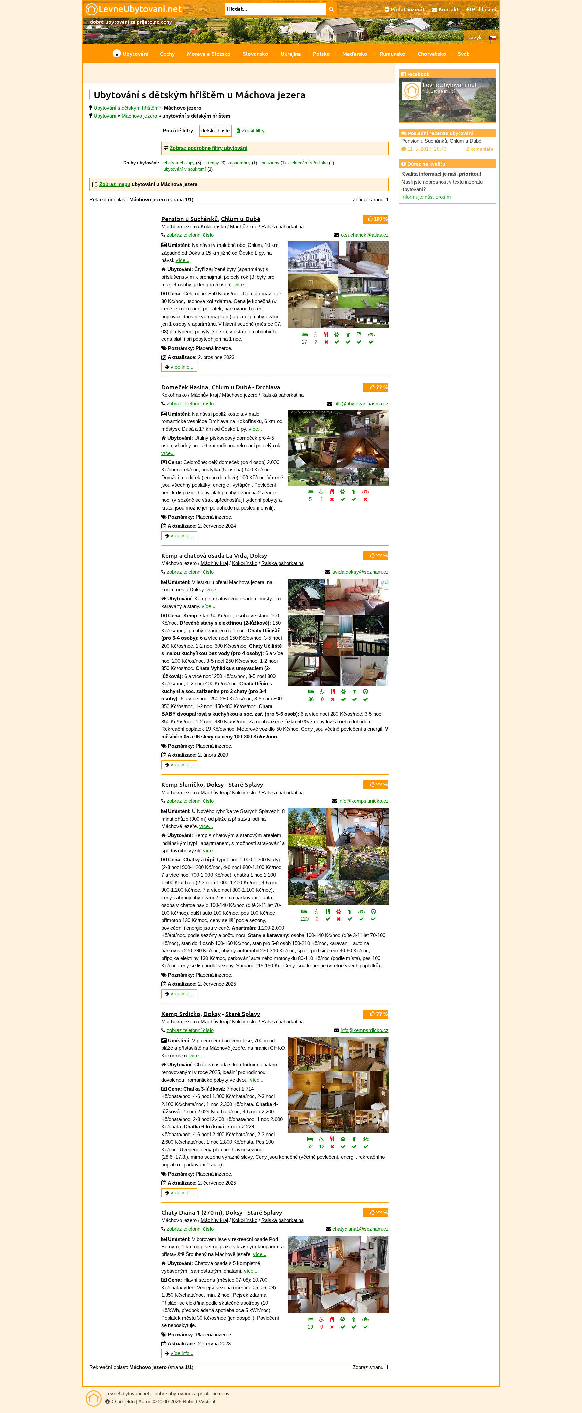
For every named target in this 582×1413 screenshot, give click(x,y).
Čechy (167, 53)
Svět (463, 53)
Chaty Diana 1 (191, 1212)
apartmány (240, 163)
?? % (381, 387)
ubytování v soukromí (185, 169)
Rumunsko (393, 53)
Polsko (321, 53)
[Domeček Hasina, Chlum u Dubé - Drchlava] (338, 448)
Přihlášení (483, 9)
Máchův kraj (243, 226)
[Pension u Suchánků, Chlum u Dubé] (338, 284)
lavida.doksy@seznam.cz (360, 572)
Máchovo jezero (139, 116)
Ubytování (135, 53)
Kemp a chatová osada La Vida (204, 555)
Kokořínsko (213, 226)
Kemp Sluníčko (182, 784)
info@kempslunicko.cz (363, 801)
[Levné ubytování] (93, 1398)
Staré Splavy (245, 784)
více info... (182, 367)
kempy (212, 163)
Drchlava (268, 387)
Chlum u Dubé (240, 218)
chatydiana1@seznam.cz (360, 1229)
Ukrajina (291, 53)
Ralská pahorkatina (282, 226)
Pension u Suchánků (189, 218)
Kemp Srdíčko (180, 1013)
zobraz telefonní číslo (190, 235)
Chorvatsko (432, 53)
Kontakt (448, 9)
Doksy (258, 555)
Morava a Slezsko (209, 53)
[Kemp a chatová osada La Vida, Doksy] (338, 632)
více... (182, 260)
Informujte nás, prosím (426, 197)
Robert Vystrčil (199, 1401)
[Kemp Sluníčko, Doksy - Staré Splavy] (338, 856)
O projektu (123, 1401)
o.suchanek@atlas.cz (365, 235)
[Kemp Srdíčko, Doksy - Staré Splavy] (338, 1085)
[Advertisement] (239, 73)
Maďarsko (354, 53)
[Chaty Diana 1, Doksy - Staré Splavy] (338, 1274)
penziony (270, 163)
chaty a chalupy (179, 163)
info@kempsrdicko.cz (365, 1030)
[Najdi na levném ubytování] (331, 9)
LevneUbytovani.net (127, 1393)
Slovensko (255, 53)
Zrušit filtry (253, 130)
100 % (380, 219)
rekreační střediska (309, 163)
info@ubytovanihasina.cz (361, 403)
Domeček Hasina (184, 387)
